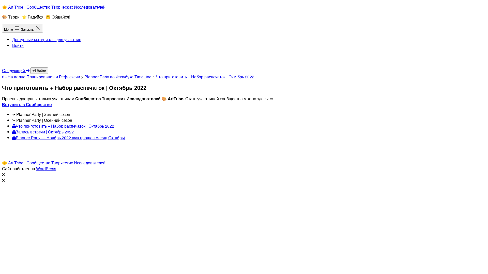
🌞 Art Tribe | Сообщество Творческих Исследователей (53, 7)
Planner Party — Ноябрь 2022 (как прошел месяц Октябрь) (70, 138)
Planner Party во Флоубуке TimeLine (117, 77)
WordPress (46, 169)
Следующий (14, 70)
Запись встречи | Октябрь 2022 (45, 132)
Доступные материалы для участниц (46, 39)
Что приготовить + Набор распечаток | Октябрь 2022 (205, 77)
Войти (18, 45)
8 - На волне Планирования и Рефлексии (41, 77)
